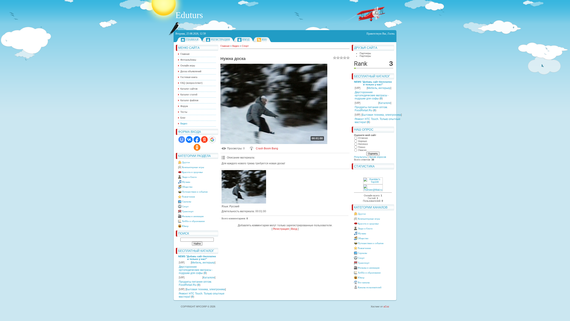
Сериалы (186, 201)
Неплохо (363, 144)
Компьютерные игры (193, 167)
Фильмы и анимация (193, 216)
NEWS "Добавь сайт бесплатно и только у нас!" (197, 257)
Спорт (185, 206)
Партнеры (365, 53)
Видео (235, 46)
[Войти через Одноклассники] (197, 147)
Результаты (360, 157)
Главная (192, 39)
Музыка (186, 182)
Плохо (361, 147)
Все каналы (364, 282)
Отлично (363, 138)
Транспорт (187, 211)
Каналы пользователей (369, 287)
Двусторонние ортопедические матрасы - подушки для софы (196, 270)
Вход (245, 39)
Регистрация (220, 39)
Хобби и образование (193, 221)
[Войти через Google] (212, 139)
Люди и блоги (189, 177)
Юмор (185, 226)
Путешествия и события (195, 191)
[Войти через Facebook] (196, 139)
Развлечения (188, 196)
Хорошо (362, 141)
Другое (186, 162)
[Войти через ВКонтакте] (189, 139)
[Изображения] (244, 187)
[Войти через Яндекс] (204, 139)
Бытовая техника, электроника (205, 289)
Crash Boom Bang (267, 148)
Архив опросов (377, 157)
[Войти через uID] (181, 139)
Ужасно (362, 150)
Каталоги (209, 277)
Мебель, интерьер (203, 262)
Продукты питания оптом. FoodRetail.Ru (195, 283)
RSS (264, 39)
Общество (187, 186)
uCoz (386, 306)
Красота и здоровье (192, 172)
